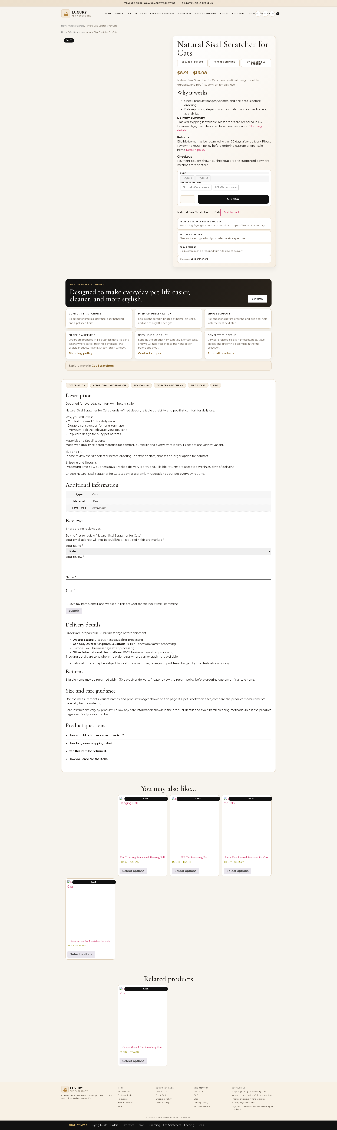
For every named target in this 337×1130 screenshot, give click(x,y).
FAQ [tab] (215, 385)
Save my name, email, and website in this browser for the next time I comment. (124, 604)
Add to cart (231, 212)
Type (183, 173)
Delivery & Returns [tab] (170, 385)
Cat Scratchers (76, 25)
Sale (252, 13)
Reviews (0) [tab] (141, 385)
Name (71, 577)
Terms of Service (202, 1106)
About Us (198, 1091)
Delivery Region (191, 183)
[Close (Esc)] (333, 4)
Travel (224, 13)
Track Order (162, 1095)
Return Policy (163, 1102)
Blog (196, 1098)
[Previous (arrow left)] (6, 565)
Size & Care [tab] (198, 385)
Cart (272, 13)
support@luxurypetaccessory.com (249, 1091)
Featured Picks (137, 13)
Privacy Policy (201, 1102)
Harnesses (185, 13)
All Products (124, 1091)
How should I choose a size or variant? (96, 735)
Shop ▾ (119, 13)
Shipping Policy (164, 1098)
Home (108, 13)
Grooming (239, 13)
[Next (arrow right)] (331, 565)
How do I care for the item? (88, 759)
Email (70, 590)
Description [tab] (77, 385)
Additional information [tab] (109, 385)
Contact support (150, 353)
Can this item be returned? (88, 751)
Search (258, 13)
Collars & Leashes (162, 13)
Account (265, 13)
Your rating (74, 545)
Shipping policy (80, 353)
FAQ (196, 1095)
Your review (75, 557)
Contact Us (161, 1091)
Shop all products (221, 353)
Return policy (195, 150)
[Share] (325, 4)
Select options (133, 871)
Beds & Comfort (206, 13)
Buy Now (233, 199)
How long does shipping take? (90, 743)
